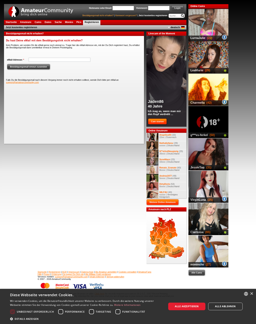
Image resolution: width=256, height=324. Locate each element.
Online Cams (197, 6)
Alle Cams (196, 272)
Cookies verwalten (128, 272)
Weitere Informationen (127, 305)
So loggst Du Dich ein (73, 274)
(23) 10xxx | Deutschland (169, 160)
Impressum (73, 272)
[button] (86, 318)
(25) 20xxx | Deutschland (171, 152)
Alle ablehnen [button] (225, 306)
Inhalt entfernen (97, 276)
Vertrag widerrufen (115, 276)
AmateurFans (144, 272)
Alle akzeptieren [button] (187, 306)
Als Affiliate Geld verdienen (98, 274)
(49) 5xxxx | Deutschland (169, 177)
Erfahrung (56, 274)
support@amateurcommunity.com (22, 82)
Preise (47, 274)
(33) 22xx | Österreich (167, 136)
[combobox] (246, 294)
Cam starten (157, 121)
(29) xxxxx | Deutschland (169, 144)
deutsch (175, 27)
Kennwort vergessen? (126, 15)
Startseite (42, 272)
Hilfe (40, 274)
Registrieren (54, 272)
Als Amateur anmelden (106, 272)
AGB (64, 272)
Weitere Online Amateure (162, 202)
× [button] (251, 293)
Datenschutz (87, 272)
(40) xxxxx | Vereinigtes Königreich (168, 194)
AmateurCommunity (43, 10)
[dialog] (128, 306)
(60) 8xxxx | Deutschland (170, 168)
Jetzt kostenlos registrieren (153, 15)
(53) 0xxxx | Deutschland (169, 185)
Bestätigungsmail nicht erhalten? (98, 15)
